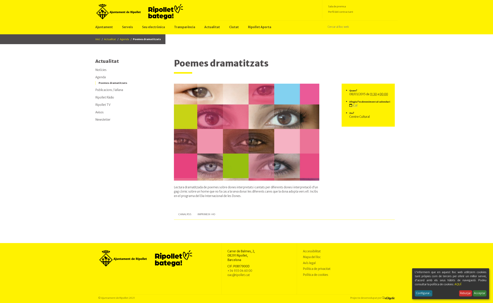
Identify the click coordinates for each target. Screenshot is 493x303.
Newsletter (103, 119)
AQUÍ (457, 284)
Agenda (124, 39)
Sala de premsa (337, 6)
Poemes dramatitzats (113, 83)
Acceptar (479, 293)
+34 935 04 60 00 (239, 271)
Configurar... (423, 293)
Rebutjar (465, 293)
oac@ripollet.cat (238, 275)
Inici (97, 39)
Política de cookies (315, 275)
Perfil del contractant (340, 11)
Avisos (99, 112)
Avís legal (309, 263)
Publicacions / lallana (109, 90)
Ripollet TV (103, 105)
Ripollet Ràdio (104, 97)
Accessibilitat (312, 251)
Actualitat (110, 39)
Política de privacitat (316, 269)
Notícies (100, 70)
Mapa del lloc (312, 257)
